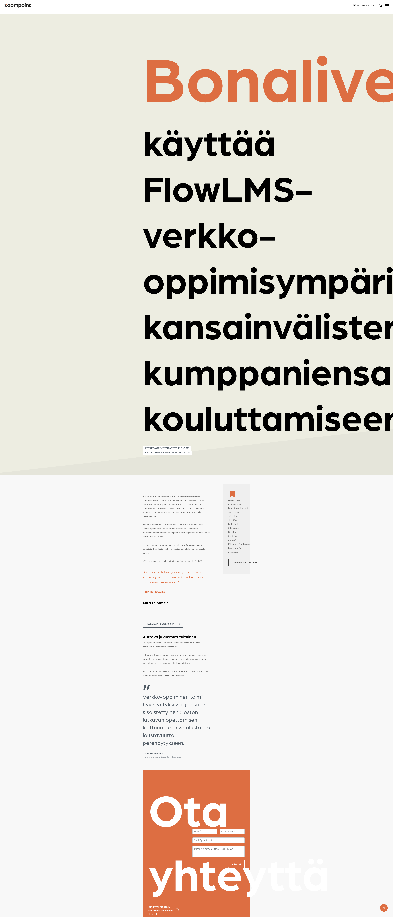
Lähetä (236, 864)
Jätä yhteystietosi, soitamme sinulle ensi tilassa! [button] (160, 910)
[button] (387, 5)
